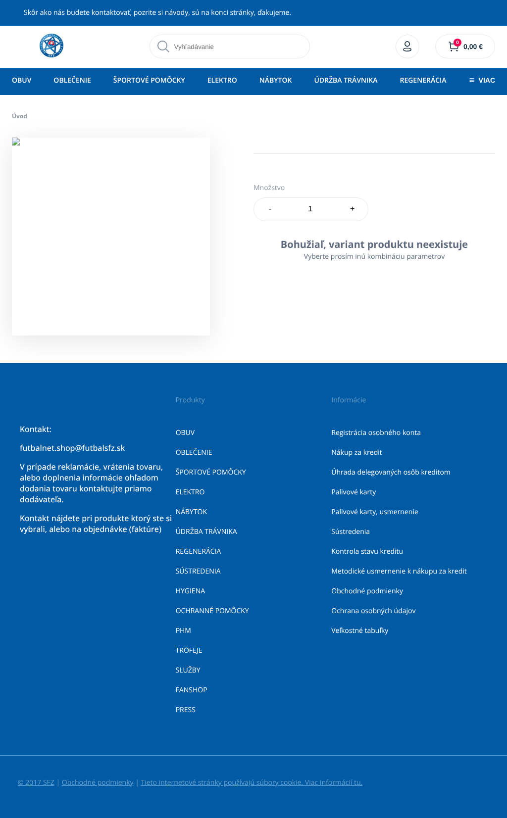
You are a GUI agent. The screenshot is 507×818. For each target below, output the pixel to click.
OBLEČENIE (72, 80)
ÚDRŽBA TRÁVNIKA (345, 80)
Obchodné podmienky (367, 591)
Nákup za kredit (356, 452)
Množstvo (269, 187)
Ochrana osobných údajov (373, 611)
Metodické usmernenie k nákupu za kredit (399, 571)
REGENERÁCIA (423, 80)
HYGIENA (190, 591)
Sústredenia (350, 531)
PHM (183, 630)
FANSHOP (191, 690)
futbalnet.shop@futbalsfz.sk (72, 447)
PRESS (186, 710)
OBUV (21, 80)
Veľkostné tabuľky (359, 630)
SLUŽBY (188, 670)
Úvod (19, 116)
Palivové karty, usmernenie (374, 512)
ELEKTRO (222, 80)
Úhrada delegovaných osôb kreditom (391, 472)
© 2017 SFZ (36, 782)
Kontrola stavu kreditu (367, 551)
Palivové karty (353, 492)
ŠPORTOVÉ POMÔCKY (149, 80)
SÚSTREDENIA (198, 571)
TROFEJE (189, 650)
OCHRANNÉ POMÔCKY (212, 611)
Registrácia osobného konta (376, 432)
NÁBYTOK (275, 80)
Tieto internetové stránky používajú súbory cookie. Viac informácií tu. (251, 782)
